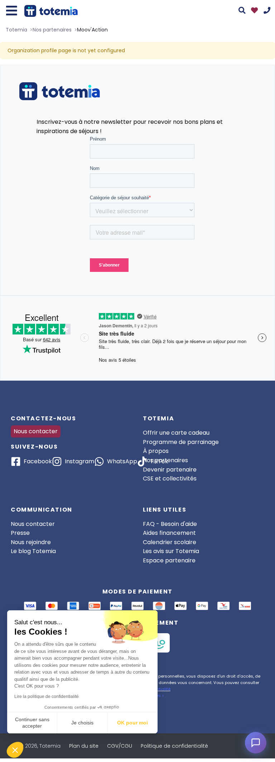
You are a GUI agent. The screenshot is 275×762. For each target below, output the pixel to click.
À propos (156, 451)
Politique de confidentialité (174, 745)
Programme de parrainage (181, 442)
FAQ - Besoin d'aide (170, 524)
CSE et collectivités (170, 478)
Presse (20, 533)
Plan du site (83, 745)
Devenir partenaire (170, 469)
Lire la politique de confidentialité (46, 696)
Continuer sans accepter (32, 723)
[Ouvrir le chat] (255, 742)
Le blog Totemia (33, 551)
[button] (15, 749)
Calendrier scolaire (169, 542)
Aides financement (169, 533)
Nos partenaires (165, 460)
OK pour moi (132, 723)
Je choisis (82, 723)
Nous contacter (36, 431)
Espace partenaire (169, 560)
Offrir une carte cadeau (176, 433)
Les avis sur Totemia (171, 551)
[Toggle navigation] (11, 11)
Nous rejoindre (31, 542)
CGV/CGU (119, 745)
